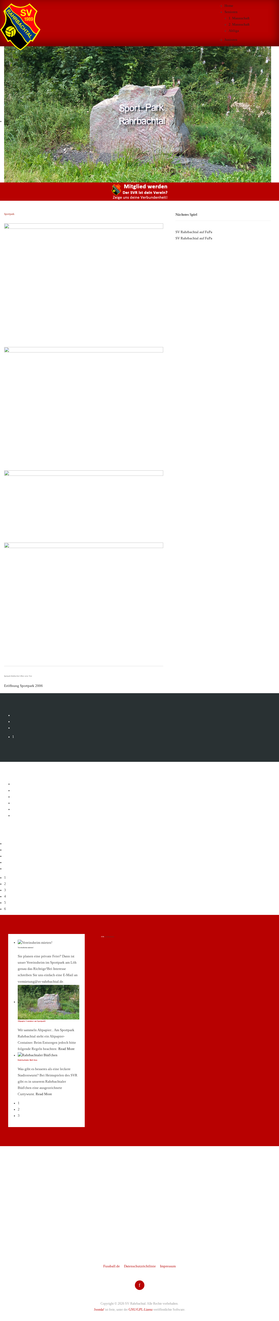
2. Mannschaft (239, 24)
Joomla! (99, 1309)
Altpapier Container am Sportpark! (32, 1021)
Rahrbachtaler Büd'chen (27, 1060)
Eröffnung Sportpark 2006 (23, 686)
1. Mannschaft (239, 18)
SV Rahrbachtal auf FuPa (193, 232)
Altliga (234, 31)
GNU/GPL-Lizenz (141, 1309)
